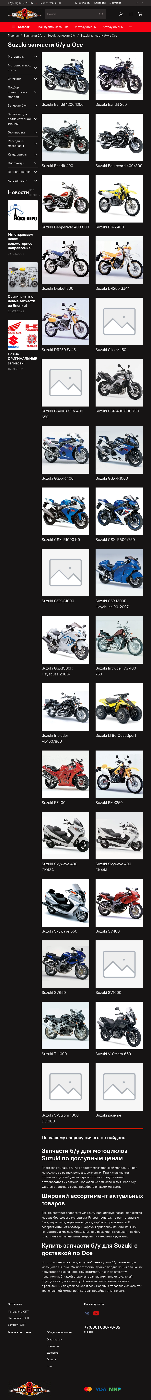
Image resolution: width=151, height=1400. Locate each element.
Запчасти (14, 79)
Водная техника (19, 172)
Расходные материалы (16, 143)
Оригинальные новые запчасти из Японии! (21, 301)
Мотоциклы (16, 56)
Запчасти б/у (33, 35)
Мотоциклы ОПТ (18, 1311)
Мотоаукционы (85, 27)
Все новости (35, 192)
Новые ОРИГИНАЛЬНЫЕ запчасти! (22, 358)
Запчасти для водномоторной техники (19, 118)
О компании (82, 3)
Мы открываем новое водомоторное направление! (20, 241)
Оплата (51, 1359)
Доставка (115, 3)
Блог (50, 1366)
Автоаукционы (113, 27)
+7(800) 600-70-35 (20, 3)
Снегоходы (16, 163)
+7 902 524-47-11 (50, 3)
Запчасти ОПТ (17, 1324)
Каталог (23, 27)
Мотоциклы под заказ (19, 67)
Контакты (100, 3)
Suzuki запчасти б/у (61, 35)
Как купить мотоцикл (53, 27)
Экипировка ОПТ (18, 1318)
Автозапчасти (17, 180)
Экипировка (16, 132)
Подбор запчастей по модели (17, 92)
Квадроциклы (17, 154)
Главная (13, 35)
